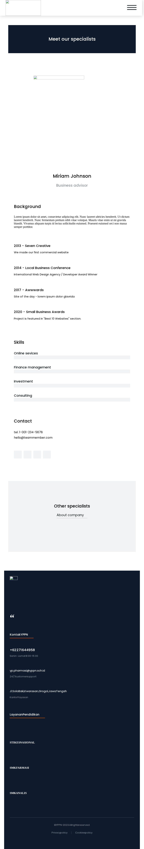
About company (70, 515)
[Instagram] (75, 840)
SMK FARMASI (19, 767)
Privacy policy (60, 832)
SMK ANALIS (18, 793)
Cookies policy (83, 832)
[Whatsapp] (68, 840)
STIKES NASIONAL (22, 742)
